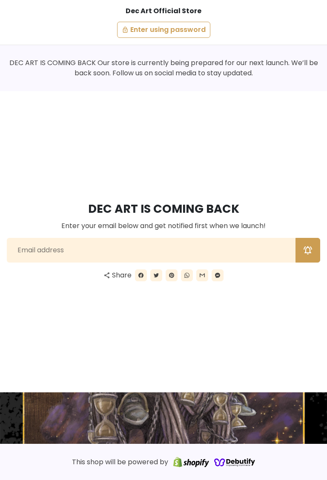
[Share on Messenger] (218, 275)
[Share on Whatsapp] (187, 275)
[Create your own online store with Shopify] (191, 462)
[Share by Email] (202, 275)
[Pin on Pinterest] (172, 275)
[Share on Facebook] (141, 275)
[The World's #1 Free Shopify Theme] (234, 462)
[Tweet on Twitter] (156, 275)
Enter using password (164, 29)
